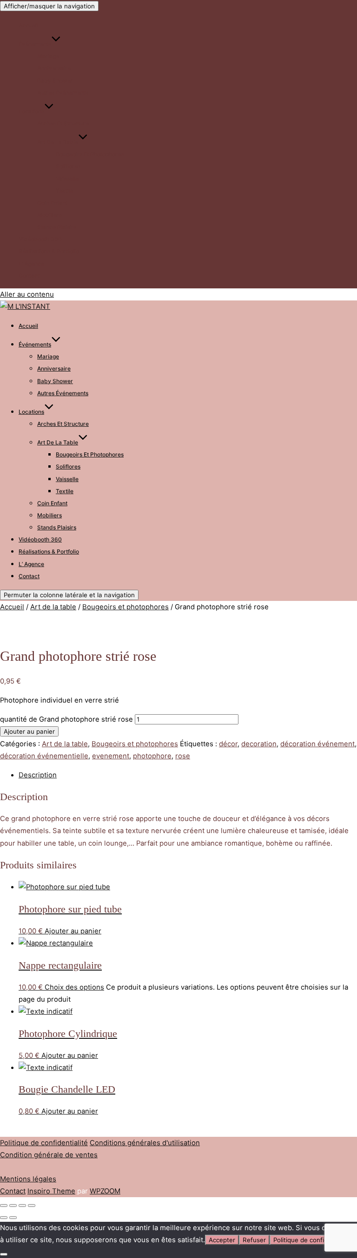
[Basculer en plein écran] (13, 1205)
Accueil (28, 25)
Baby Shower (55, 80)
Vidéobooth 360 (40, 238)
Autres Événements (62, 92)
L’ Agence (31, 263)
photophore (152, 756)
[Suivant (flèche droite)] (13, 1217)
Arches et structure (63, 123)
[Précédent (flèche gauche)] (3, 1217)
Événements (35, 43)
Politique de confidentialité (44, 1143)
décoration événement (317, 744)
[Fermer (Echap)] (31, 1205)
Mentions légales (28, 1179)
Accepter (222, 1240)
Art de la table (57, 141)
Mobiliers (49, 214)
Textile (64, 190)
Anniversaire (54, 68)
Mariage (48, 55)
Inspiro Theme (51, 1191)
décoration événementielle (44, 756)
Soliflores (68, 166)
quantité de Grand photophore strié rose (66, 719)
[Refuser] (3, 1254)
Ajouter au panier (29, 731)
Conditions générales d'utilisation (145, 1143)
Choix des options (74, 987)
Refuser (254, 1240)
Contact (29, 275)
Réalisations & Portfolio (49, 251)
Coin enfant (52, 202)
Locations (31, 111)
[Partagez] (22, 1205)
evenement (110, 756)
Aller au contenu (27, 294)
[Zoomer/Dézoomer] (3, 1205)
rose (182, 756)
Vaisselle (67, 178)
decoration (259, 744)
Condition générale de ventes (49, 1155)
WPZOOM (105, 1191)
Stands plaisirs (56, 226)
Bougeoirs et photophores (90, 153)
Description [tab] (38, 775)
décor (228, 744)
